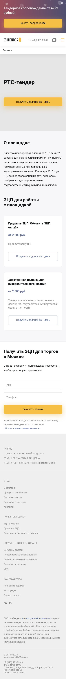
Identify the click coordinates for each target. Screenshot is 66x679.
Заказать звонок (33, 409)
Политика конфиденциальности (20, 559)
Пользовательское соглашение (20, 554)
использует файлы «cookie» (36, 618)
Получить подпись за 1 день (33, 101)
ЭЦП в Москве (11, 523)
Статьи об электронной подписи (24, 453)
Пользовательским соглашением (22, 428)
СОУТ (6, 569)
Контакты (9, 507)
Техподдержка (13, 579)
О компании (10, 488)
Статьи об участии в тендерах (22, 458)
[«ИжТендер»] (12, 40)
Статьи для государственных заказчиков (29, 463)
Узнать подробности (33, 23)
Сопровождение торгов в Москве (21, 533)
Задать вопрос (11, 595)
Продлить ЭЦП (11, 528)
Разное (8, 449)
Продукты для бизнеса (15, 492)
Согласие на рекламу (15, 564)
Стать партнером (13, 497)
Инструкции (10, 590)
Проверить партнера (15, 502)
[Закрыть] (62, 3)
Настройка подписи (14, 585)
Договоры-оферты (13, 550)
